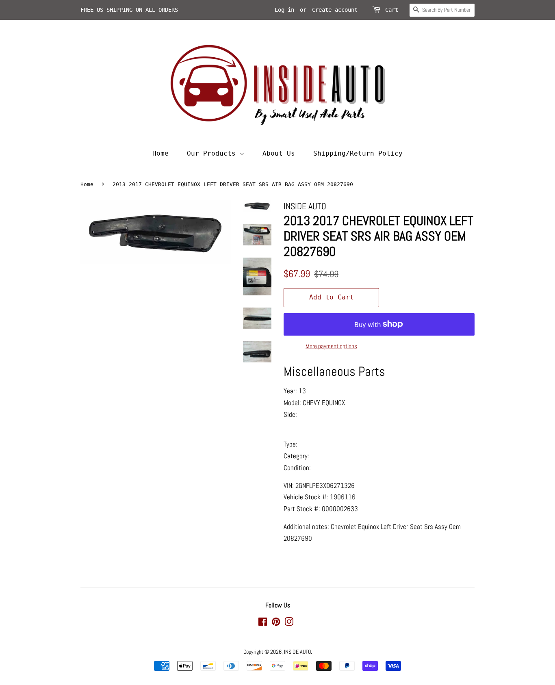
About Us (278, 153)
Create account (335, 10)
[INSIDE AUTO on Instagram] (288, 623)
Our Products (213, 153)
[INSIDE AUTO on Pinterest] (275, 623)
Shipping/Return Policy (358, 153)
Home (160, 153)
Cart (391, 10)
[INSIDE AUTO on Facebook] (262, 623)
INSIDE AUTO (297, 651)
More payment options (331, 346)
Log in (284, 10)
